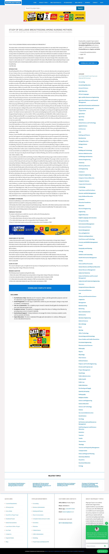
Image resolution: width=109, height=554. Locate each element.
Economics (35, 522)
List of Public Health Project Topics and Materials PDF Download (28, 32)
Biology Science (83, 144)
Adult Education (83, 91)
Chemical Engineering (85, 159)
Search (80, 8)
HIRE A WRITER (78, 2)
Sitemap (79, 551)
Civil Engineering (83, 169)
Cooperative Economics (85, 184)
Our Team (8, 530)
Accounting (82, 82)
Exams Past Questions (11, 522)
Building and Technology (85, 150)
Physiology (82, 354)
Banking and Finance (84, 135)
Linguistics (82, 299)
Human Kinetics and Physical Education (89, 267)
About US (47, 551)
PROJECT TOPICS (43, 2)
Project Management (84, 370)
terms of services (67, 551)
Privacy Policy (59, 551)
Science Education (84, 403)
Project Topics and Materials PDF (41, 542)
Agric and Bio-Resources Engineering (89, 97)
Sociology (81, 419)
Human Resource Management (87, 270)
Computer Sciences (84, 181)
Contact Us (8, 534)
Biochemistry (82, 138)
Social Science (82, 416)
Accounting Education (85, 85)
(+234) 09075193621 (70, 508)
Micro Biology (82, 324)
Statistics (81, 432)
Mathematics (82, 315)
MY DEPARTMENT (68, 2)
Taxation (81, 435)
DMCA (83, 551)
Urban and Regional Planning (86, 453)
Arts (80, 132)
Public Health (82, 379)
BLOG (101, 2)
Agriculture (82, 113)
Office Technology (83, 333)
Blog (7, 542)
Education (35, 526)
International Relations (85, 290)
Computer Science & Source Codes (41, 519)
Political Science (83, 361)
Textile (81, 438)
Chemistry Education (84, 165)
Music (80, 327)
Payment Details (10, 538)
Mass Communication (84, 311)
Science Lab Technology (85, 406)
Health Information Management (88, 257)
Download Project (10, 519)
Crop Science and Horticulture (87, 190)
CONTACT (95, 2)
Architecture (82, 129)
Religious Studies (83, 397)
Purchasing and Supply (85, 388)
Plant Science (82, 357)
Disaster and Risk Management (87, 193)
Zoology (81, 466)
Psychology (82, 373)
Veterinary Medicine (84, 456)
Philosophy (82, 348)
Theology (81, 444)
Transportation (83, 450)
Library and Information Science (87, 296)
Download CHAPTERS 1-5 (89, 63)
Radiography (82, 394)
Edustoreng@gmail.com (68, 512)
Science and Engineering (85, 400)
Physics (81, 351)
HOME (35, 2)
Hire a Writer (9, 511)
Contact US (52, 551)
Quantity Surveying (84, 391)
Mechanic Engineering (85, 318)
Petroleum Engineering (85, 342)
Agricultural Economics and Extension (89, 105)
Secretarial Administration (86, 413)
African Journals (10, 507)
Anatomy (81, 120)
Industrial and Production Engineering (89, 281)
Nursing (81, 330)
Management (82, 302)
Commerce (82, 172)
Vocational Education (84, 463)
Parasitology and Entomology (87, 336)
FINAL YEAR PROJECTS (55, 2)
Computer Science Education (86, 178)
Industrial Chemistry (84, 273)
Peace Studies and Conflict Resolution (89, 339)
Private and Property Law (85, 367)
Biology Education (83, 141)
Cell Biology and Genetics (85, 156)
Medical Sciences (83, 321)
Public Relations (83, 385)
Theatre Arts (82, 441)
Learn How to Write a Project (13, 526)
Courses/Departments (11, 503)
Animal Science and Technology (87, 123)
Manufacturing (83, 305)
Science (81, 410)
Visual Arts (82, 460)
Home (10, 32)
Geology (81, 251)
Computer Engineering (85, 175)
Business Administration (85, 153)
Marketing (81, 308)
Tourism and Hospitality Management (89, 447)
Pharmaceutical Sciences (85, 345)
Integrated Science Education (87, 287)
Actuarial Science (83, 88)
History (81, 260)
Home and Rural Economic (86, 263)
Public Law (81, 382)
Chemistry (81, 162)
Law (80, 293)
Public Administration (85, 376)
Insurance (81, 284)
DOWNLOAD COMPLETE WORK (39, 288)
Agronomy (81, 116)
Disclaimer (74, 551)
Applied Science (83, 126)
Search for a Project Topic (12, 515)
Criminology (82, 187)
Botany (81, 147)
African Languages (84, 94)
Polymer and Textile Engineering (87, 364)
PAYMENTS (87, 2)
